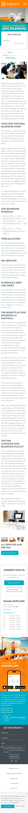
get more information (9, 553)
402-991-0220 (7, 610)
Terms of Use (14, 788)
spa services (17, 272)
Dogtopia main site (14, 768)
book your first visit (14, 583)
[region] (14, 803)
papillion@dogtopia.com (9, 613)
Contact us (14, 302)
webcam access (13, 248)
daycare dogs (19, 103)
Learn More (6, 710)
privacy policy (6, 750)
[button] (18, 528)
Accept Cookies (8, 806)
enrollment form (6, 307)
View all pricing (18, 43)
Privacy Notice (14, 778)
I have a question (13, 589)
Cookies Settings (20, 806)
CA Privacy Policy (14, 783)
